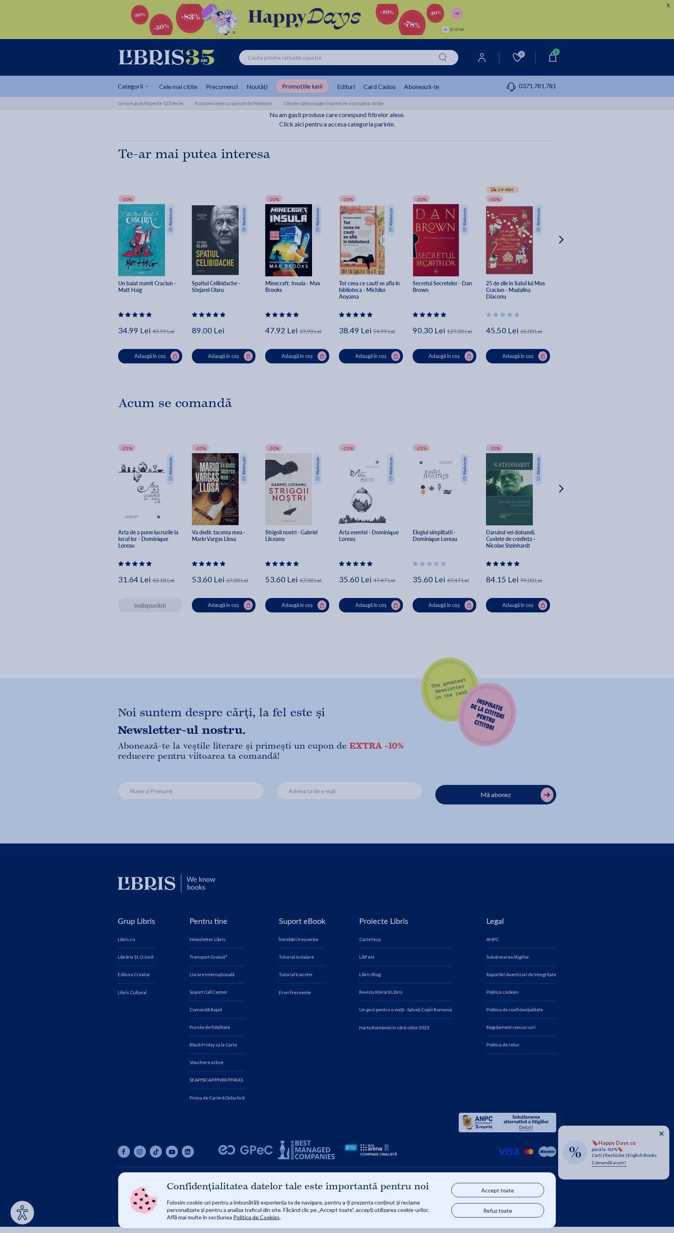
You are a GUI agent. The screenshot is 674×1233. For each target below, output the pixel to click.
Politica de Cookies (256, 1216)
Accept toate (497, 1190)
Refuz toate (497, 1210)
